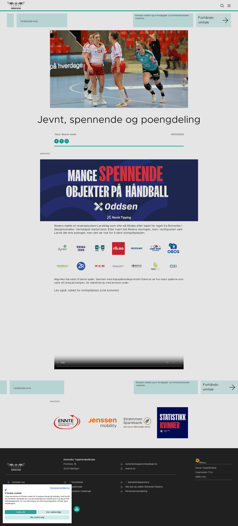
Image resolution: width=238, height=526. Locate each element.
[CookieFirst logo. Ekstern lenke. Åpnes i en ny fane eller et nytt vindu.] (6, 490)
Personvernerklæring (60, 488)
